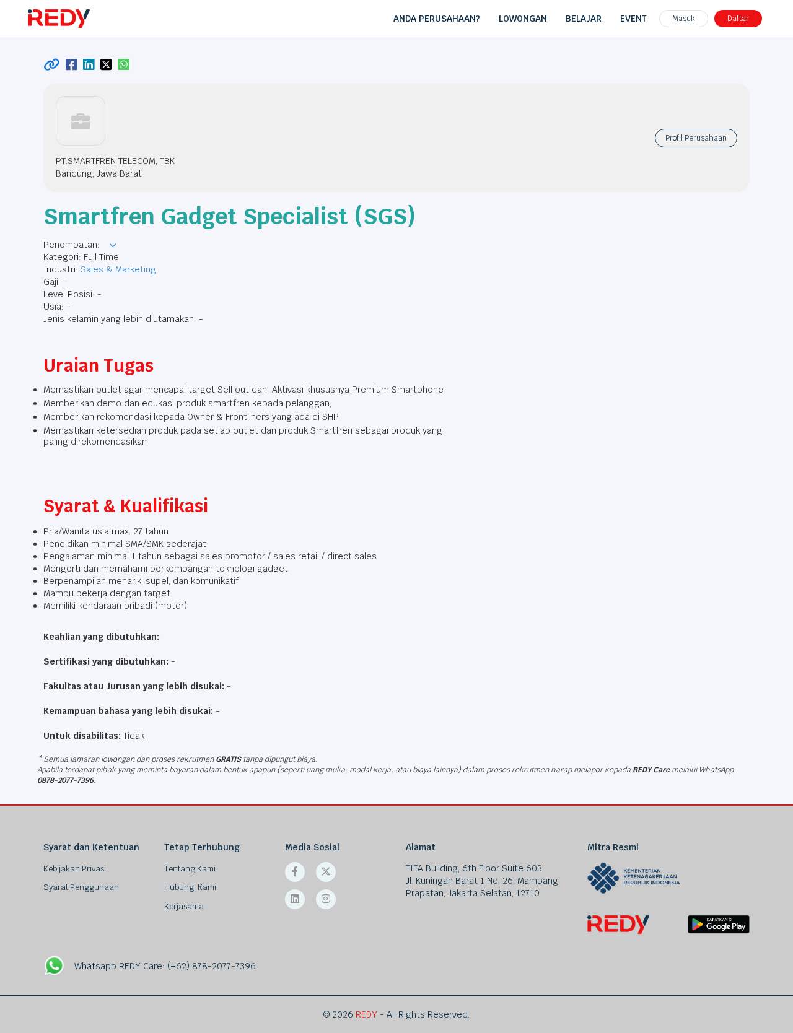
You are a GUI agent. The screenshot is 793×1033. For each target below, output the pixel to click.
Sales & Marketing (118, 269)
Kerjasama (184, 906)
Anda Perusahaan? (436, 18)
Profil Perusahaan (696, 138)
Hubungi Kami (190, 887)
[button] (112, 245)
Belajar (584, 18)
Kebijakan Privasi (74, 868)
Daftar (738, 19)
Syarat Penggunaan (81, 887)
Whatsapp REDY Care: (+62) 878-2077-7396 (165, 966)
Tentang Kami (190, 868)
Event (633, 18)
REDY (366, 1014)
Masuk (683, 19)
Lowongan (523, 18)
